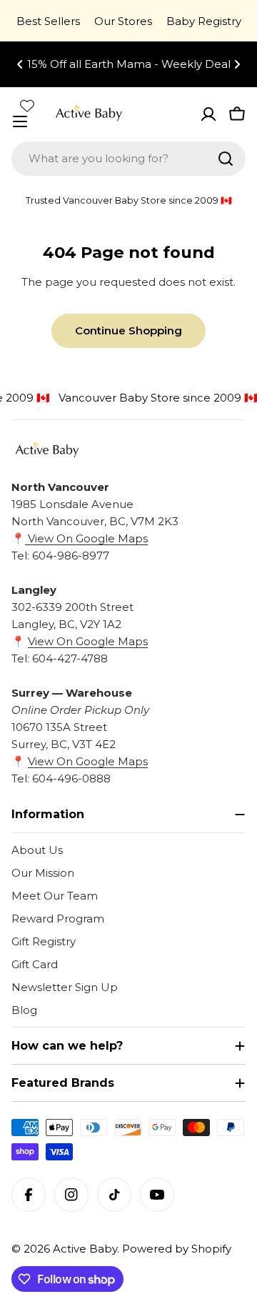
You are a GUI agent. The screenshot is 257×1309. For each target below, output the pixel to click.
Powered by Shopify (176, 1248)
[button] (20, 64)
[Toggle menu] (20, 121)
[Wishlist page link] (27, 106)
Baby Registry (203, 21)
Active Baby (85, 1248)
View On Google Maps (86, 538)
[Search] (225, 158)
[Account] (208, 114)
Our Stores (123, 21)
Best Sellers (48, 21)
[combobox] (128, 158)
